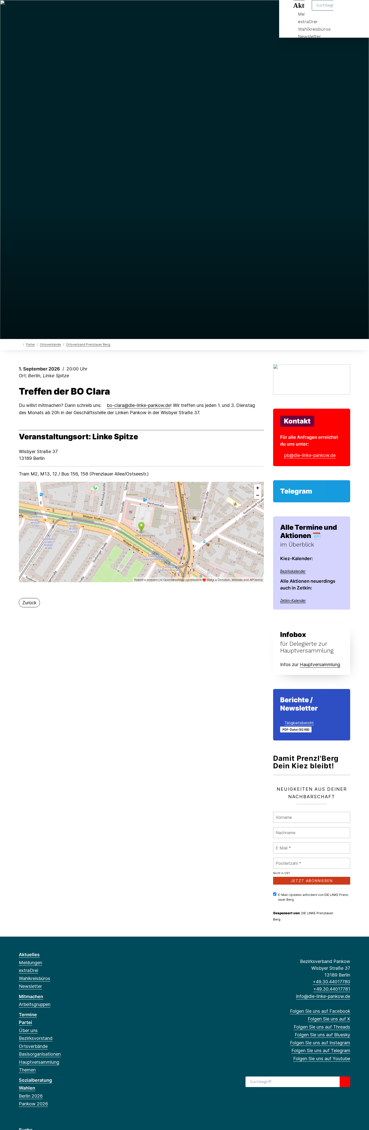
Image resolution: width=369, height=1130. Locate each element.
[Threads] (38, 10)
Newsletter (309, 36)
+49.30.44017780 (331, 981)
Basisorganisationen (40, 1054)
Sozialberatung (35, 1080)
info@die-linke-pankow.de (323, 996)
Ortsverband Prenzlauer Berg (88, 344)
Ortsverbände (50, 344)
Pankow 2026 (33, 1103)
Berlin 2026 (31, 1096)
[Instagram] (54, 10)
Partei (30, 344)
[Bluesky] (46, 10)
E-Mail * (282, 845)
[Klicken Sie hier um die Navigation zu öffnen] (358, 10)
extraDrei (307, 21)
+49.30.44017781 (331, 989)
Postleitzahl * (288, 860)
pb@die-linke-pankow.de (310, 455)
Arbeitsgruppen (34, 1004)
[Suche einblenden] (343, 10)
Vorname (283, 814)
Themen (27, 1069)
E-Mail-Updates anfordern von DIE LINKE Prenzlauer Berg (313, 897)
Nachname (284, 829)
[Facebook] (21, 10)
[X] (29, 10)
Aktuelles (29, 954)
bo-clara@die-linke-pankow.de (138, 405)
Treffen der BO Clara (64, 391)
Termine (28, 1014)
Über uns (28, 1030)
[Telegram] (62, 10)
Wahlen (27, 1088)
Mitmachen (31, 996)
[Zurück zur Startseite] (20, 344)
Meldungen (30, 962)
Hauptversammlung (39, 1062)
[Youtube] (71, 10)
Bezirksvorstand (35, 1038)
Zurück (29, 602)
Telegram (296, 491)
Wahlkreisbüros (314, 29)
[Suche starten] (345, 1082)
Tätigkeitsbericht (299, 723)
